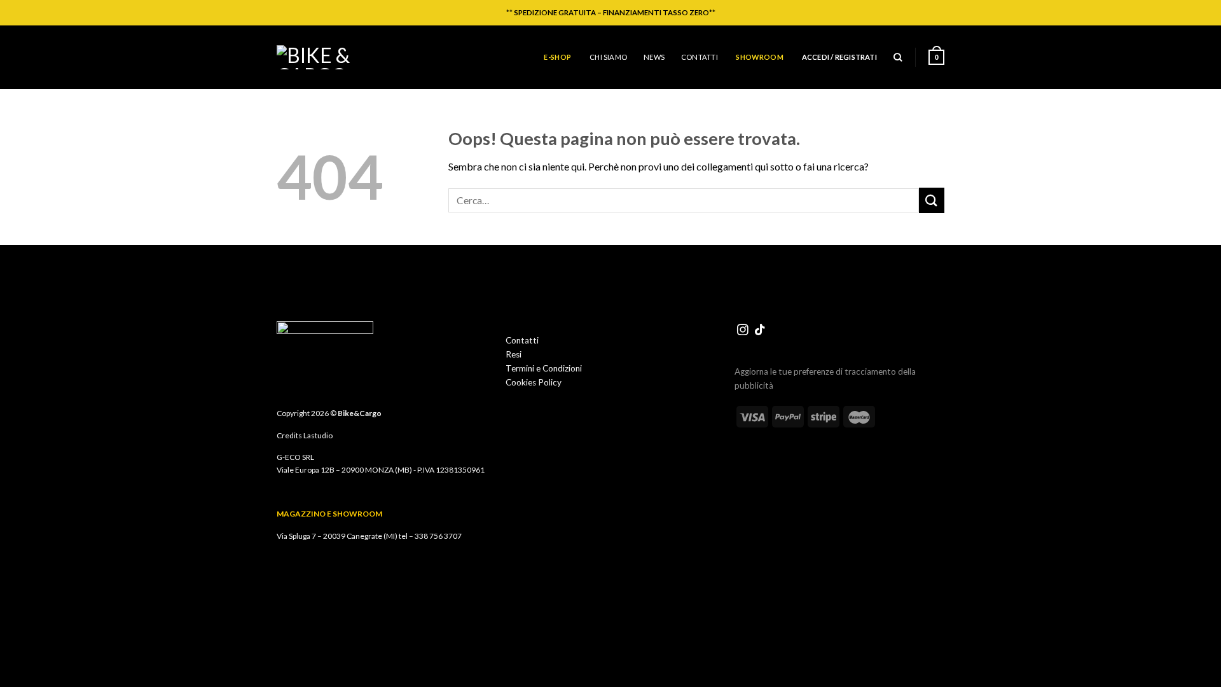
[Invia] (931, 200)
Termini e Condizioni (544, 368)
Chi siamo (608, 57)
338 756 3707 (438, 536)
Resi (513, 354)
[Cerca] (897, 57)
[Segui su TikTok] (760, 330)
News (654, 57)
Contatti (699, 57)
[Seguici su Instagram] (742, 330)
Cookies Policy (534, 382)
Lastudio (318, 435)
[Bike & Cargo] (324, 57)
